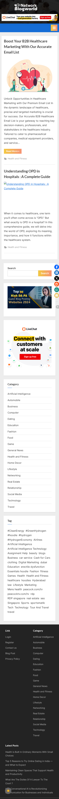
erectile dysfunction (33, 566)
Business (13, 406)
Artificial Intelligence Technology (27, 548)
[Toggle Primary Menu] (54, 28)
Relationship (14, 487)
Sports (25, 602)
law (10, 584)
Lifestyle (12, 469)
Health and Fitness (17, 158)
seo (43, 598)
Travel (11, 506)
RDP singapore (16, 598)
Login (8, 637)
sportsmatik (38, 602)
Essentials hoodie (18, 571)
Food (10, 437)
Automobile (14, 400)
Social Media (15, 494)
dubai (43, 562)
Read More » (14, 152)
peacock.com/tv (33, 589)
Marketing (31, 584)
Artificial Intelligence (19, 393)
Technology (14, 500)
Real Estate (14, 481)
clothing (12, 562)
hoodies (26, 580)
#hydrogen (25, 535)
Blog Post (10, 653)
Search (12, 268)
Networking (14, 475)
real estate (33, 598)
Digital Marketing (29, 562)
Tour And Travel (39, 607)
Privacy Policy (12, 659)
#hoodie (12, 535)
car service (25, 557)
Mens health (15, 589)
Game (11, 444)
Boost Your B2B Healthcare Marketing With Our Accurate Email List (28, 46)
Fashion (12, 431)
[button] (56, 267)
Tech (10, 607)
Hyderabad (38, 580)
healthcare (14, 580)
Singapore (14, 602)
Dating (11, 418)
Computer (13, 412)
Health (21, 575)
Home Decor (15, 462)
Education (13, 425)
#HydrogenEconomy (20, 539)
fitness (44, 571)
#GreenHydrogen (36, 530)
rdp (33, 593)
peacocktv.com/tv (18, 593)
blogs (42, 553)
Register (9, 642)
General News (15, 450)
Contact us (11, 648)
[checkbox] (8, 791)
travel (11, 611)
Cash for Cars (42, 557)
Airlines (38, 539)
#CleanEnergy (16, 530)
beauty (33, 553)
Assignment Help (18, 553)
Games (12, 575)
